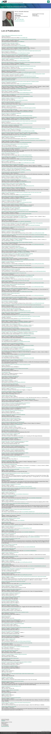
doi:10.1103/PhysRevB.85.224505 (24, 354)
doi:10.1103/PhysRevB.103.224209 (23, 119)
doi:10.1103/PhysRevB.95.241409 (25, 206)
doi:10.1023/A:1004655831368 (29, 546)
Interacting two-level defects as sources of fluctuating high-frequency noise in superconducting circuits (19, 211)
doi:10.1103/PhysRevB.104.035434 (26, 115)
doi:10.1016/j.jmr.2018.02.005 (25, 170)
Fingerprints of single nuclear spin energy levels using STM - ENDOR (14, 168)
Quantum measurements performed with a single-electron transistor (13, 581)
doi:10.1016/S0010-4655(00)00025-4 (29, 550)
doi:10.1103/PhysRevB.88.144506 (40, 299)
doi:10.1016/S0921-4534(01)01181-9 (21, 494)
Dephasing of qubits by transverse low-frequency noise (11, 686)
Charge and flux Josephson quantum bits (9, 706)
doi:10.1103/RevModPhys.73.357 (26, 528)
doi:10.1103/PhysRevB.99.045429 (25, 142)
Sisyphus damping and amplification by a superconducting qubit (13, 422)
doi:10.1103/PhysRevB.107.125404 (26, 96)
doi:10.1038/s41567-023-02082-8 (21, 88)
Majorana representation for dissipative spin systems (11, 246)
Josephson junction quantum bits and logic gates (10, 529)
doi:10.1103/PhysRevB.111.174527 (23, 49)
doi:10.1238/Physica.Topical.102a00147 (25, 486)
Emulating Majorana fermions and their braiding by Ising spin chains (14, 175)
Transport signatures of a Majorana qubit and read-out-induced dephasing (15, 144)
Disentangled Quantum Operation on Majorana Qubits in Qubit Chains (14, 136)
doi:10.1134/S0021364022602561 (22, 100)
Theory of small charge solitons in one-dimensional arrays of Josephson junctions (16, 364)
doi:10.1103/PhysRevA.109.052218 (27, 68)
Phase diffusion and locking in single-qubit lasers (10, 376)
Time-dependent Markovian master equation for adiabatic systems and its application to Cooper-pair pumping (21, 316)
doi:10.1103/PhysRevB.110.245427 (23, 64)
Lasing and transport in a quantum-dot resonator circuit (11, 339)
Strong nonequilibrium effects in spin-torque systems (11, 207)
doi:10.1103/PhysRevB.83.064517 (24, 314)
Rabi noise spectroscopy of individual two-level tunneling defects (13, 203)
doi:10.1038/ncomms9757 (23, 217)
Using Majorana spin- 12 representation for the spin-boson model (13, 226)
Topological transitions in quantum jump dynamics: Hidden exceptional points (15, 58)
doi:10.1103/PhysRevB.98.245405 (26, 158)
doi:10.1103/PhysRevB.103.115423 (26, 123)
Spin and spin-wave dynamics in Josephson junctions (11, 619)
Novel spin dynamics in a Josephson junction (10, 665)
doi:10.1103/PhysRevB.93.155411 (38, 236)
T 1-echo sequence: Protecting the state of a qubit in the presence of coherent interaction (17, 276)
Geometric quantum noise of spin (7, 257)
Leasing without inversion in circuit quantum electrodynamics (12, 359)
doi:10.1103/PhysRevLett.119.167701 (27, 185)
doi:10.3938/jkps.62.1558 (29, 275)
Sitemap (47, 732)
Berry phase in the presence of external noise (10, 604)
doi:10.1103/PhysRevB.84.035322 (24, 341)
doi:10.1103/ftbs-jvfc (20, 41)
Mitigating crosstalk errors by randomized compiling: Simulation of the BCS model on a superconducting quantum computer (23, 73)
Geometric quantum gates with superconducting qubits (11, 308)
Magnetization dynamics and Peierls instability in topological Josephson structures (16, 90)
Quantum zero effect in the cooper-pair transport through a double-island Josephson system (18, 673)
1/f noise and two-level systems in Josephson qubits (11, 433)
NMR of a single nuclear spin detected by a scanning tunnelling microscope (15, 54)
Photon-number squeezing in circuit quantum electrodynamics (12, 410)
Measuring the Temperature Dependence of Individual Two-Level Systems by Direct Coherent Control (19, 331)
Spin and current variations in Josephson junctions (10, 631)
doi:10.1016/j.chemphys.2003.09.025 (24, 641)
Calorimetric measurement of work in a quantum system (11, 101)
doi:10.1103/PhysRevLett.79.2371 (26, 574)
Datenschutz (38, 732)
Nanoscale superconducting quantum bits (9, 495)
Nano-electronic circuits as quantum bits (9, 533)
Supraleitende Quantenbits (6, 693)
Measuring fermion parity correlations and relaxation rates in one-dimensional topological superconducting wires (21, 304)
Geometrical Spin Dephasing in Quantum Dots (10, 383)
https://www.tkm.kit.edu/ (5, 726)
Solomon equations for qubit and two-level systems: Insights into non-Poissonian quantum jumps (19, 66)
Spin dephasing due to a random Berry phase (10, 429)
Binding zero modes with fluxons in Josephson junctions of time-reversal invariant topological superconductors (21, 62)
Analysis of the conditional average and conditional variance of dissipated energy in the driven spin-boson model (21, 192)
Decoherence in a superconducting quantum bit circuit (11, 608)
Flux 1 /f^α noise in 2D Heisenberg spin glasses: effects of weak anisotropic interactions (17, 242)
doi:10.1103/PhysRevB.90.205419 (40, 271)
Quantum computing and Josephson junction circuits (11, 538)
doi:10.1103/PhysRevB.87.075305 (38, 282)
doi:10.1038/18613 (21, 520)
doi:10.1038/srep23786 (18, 240)
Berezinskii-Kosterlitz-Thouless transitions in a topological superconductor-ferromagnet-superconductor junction (21, 50)
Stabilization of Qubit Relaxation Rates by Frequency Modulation (13, 105)
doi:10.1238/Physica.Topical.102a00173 (22, 467)
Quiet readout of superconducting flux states (9, 464)
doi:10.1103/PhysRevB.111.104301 (23, 60)
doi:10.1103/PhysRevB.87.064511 (38, 286)
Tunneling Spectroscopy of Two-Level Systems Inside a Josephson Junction (15, 612)
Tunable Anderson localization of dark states (9, 109)
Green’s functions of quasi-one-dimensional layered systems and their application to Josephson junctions (20, 77)
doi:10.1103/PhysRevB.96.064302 (25, 194)
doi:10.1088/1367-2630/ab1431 (23, 146)
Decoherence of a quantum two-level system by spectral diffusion (13, 230)
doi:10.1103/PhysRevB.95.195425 (25, 202)
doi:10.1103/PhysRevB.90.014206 (38, 244)
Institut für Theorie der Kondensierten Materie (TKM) (15, 2)
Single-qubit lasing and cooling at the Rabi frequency (11, 418)
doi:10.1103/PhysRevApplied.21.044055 (28, 72)
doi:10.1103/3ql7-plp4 (23, 37)
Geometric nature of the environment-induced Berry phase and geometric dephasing (16, 627)
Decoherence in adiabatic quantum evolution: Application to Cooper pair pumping (16, 335)
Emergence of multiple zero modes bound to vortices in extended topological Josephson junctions (19, 39)
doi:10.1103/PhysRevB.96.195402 (25, 178)
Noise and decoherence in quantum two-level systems (11, 484)
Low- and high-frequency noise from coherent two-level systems (13, 623)
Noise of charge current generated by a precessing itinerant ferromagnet (14, 147)
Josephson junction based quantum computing (10, 556)
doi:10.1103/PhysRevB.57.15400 (25, 583)
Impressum (34, 732)
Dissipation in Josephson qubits (7, 677)
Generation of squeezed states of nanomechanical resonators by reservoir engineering (17, 642)
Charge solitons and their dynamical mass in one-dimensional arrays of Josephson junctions (18, 312)
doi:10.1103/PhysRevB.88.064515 (38, 295)
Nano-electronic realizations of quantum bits (9, 544)
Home (31, 732)
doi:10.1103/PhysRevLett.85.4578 (26, 562)
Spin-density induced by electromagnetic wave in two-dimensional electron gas (15, 456)
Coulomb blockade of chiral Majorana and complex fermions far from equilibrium (16, 94)
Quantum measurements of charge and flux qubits (10, 469)
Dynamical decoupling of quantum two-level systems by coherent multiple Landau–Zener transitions (19, 132)
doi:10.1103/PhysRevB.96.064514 (25, 198)
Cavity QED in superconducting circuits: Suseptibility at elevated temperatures (15, 646)
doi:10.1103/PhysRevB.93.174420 (41, 229)
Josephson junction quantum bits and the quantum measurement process (14, 499)
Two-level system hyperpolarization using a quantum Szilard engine (14, 85)
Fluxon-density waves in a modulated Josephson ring (11, 179)
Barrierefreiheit (43, 732)
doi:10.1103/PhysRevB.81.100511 (25, 326)
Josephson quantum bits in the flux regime (9, 491)
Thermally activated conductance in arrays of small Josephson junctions (14, 297)
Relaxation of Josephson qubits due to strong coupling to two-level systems (15, 368)
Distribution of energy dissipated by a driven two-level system (12, 261)
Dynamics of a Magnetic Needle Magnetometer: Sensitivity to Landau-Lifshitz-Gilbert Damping (18, 160)
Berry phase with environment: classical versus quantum (11, 589)
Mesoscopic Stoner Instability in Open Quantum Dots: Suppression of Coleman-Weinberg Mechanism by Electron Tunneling (23, 128)
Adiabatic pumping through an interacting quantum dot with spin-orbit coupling (15, 280)
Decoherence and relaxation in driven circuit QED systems (12, 391)
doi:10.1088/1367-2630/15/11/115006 (28, 104)
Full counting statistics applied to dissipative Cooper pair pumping (13, 284)
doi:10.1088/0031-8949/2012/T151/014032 (26, 349)
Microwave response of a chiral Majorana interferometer (11, 113)
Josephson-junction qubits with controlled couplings (11, 518)
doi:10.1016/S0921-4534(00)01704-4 (28, 511)
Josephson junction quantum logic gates (9, 548)
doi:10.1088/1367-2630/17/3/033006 (23, 252)
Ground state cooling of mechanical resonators (10, 650)
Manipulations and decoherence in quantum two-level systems (13, 681)
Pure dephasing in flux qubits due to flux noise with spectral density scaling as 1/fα (16, 350)
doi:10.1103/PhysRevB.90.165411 (38, 263)
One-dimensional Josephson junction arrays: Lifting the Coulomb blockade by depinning (17, 253)
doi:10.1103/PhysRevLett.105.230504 (27, 333)
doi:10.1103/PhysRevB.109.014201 (26, 83)
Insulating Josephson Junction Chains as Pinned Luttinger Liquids (13, 183)
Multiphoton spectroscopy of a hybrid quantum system (11, 320)
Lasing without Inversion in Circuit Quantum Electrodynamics (12, 343)
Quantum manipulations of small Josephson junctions (11, 572)
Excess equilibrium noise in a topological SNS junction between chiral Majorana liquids (17, 156)
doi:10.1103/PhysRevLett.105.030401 (29, 337)
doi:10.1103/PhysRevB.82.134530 (24, 322)
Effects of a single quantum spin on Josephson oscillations (12, 585)
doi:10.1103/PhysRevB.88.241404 (38, 303)
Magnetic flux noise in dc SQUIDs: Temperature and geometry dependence (15, 288)
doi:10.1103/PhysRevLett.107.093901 (27, 345)
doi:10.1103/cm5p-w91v (21, 45)
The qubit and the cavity (6, 669)
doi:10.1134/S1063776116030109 (34, 225)
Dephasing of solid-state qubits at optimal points (10, 658)
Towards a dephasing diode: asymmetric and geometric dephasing (13, 414)
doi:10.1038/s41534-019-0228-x (25, 134)
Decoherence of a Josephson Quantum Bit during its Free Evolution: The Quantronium (17, 387)
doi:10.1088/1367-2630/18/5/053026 (24, 221)
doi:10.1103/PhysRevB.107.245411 (26, 92)
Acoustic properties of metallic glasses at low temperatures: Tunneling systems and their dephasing (19, 117)
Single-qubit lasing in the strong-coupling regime (10, 327)
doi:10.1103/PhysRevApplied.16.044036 (28, 107)
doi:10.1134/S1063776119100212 (33, 138)
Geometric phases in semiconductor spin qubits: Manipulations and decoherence (16, 406)
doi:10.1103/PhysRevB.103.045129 (26, 127)
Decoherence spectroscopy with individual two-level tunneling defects (14, 238)
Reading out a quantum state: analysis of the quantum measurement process (15, 503)
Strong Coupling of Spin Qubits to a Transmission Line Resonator (13, 355)
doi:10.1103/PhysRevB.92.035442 (25, 213)
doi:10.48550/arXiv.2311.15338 (9, 79)
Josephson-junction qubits (6, 522)
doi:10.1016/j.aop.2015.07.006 (21, 248)
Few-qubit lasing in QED (6, 372)
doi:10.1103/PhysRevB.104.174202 (26, 111)
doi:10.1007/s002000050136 (39, 558)
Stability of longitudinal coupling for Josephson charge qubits (12, 437)
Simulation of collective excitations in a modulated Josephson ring (13, 187)
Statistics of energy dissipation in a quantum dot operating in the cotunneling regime (16, 265)
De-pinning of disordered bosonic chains (9, 219)
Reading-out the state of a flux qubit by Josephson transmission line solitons (15, 441)
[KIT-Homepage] (4, 1)
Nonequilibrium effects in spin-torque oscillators (10, 43)
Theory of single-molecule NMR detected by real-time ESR (12, 35)
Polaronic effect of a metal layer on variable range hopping (12, 124)
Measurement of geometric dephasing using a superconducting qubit (14, 215)
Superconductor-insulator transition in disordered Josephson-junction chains (15, 196)
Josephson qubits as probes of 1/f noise (9, 395)
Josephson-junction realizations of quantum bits (10, 552)
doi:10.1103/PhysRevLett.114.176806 (27, 259)
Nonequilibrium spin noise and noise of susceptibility (11, 269)
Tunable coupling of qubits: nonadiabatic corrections (11, 596)
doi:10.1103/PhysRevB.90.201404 (38, 267)
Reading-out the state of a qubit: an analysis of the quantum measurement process (16, 509)
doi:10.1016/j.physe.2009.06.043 (19, 382)
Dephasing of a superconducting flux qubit (9, 460)
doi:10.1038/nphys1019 (18, 424)
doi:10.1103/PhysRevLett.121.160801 (28, 162)
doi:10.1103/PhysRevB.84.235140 (24, 318)
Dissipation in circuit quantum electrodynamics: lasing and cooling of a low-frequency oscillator (18, 399)
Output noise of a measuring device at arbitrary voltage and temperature (14, 654)
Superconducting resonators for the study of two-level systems (12, 164)
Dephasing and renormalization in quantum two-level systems (12, 479)
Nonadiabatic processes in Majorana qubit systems (11, 293)
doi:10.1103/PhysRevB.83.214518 (24, 310)
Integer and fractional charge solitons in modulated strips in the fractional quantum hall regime (18, 568)
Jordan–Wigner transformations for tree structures (10, 152)
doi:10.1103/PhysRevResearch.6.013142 (28, 76)
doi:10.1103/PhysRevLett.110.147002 (25, 291)
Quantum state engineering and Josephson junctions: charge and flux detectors (15, 473)
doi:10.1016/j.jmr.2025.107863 (25, 56)
